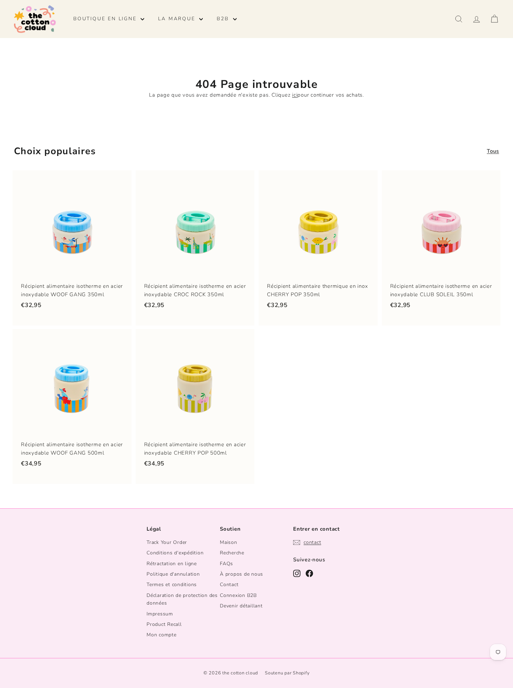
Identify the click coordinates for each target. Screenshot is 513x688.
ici (294, 94)
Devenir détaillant (241, 606)
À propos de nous (241, 574)
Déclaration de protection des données (182, 599)
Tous (493, 151)
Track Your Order (167, 542)
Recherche (232, 552)
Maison (228, 542)
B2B (224, 18)
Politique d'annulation (173, 574)
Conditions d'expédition (175, 552)
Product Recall (164, 624)
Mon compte (162, 634)
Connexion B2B (238, 595)
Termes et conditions (172, 584)
